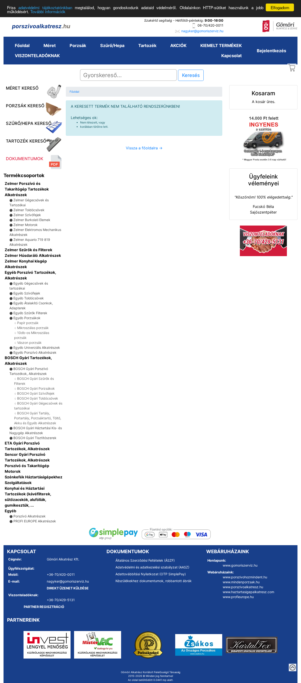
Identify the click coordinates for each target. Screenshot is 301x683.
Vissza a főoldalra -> (144, 148)
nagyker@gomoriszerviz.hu (202, 31)
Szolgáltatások (18, 482)
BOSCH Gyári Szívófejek (36, 393)
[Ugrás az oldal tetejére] (292, 667)
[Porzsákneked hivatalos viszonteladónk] (148, 644)
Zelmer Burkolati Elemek (31, 220)
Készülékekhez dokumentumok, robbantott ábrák (153, 581)
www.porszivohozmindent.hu (245, 577)
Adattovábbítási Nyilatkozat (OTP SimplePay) (150, 574)
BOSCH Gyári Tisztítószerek (34, 438)
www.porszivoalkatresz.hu (243, 587)
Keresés (191, 75)
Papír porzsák (28, 323)
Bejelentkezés (271, 50)
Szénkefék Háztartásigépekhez (33, 477)
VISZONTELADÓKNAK (37, 55)
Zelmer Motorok (25, 225)
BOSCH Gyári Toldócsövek (37, 398)
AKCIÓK (178, 45)
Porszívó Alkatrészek (29, 516)
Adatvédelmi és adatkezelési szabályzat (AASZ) (152, 567)
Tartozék (147, 45)
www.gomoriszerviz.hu (240, 565)
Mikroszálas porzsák (33, 328)
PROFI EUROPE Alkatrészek (34, 521)
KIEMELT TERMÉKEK (221, 45)
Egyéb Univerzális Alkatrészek (36, 347)
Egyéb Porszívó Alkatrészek (34, 352)
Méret (50, 45)
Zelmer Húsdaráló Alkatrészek (33, 255)
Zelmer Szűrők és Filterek (28, 249)
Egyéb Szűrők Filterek (30, 313)
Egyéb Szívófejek (26, 293)
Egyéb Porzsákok (26, 318)
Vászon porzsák (29, 343)
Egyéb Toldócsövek (28, 298)
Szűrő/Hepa (112, 45)
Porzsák (78, 45)
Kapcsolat (231, 55)
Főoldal (22, 45)
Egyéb (10, 510)
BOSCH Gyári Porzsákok (36, 388)
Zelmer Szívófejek (27, 215)
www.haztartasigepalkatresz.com (248, 592)
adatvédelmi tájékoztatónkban (45, 8)
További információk (47, 12)
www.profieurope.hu (238, 597)
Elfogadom (280, 7)
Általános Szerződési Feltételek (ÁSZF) (145, 560)
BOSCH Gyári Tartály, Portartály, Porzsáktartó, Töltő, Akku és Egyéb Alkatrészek (37, 418)
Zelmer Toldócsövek (28, 210)
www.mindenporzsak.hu (241, 582)
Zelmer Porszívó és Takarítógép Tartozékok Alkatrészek (27, 189)
